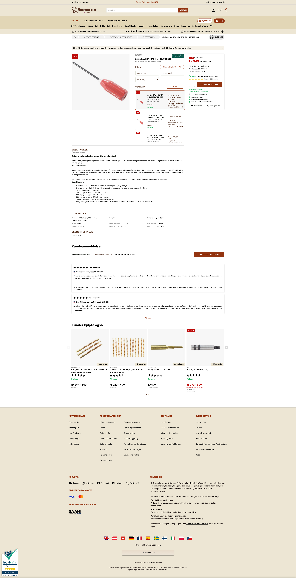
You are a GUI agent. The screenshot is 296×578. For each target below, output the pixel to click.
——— (211, 25)
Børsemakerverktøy (182, 26)
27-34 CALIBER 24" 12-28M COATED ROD (155, 118)
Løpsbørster (74, 387)
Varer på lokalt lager (132, 449)
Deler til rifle (100, 26)
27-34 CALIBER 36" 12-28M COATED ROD (155, 139)
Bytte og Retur (167, 438)
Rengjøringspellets (153, 387)
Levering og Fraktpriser (171, 444)
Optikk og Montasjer (200, 26)
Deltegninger (92, 20)
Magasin (141, 26)
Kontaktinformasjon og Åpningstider (211, 444)
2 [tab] (149, 396)
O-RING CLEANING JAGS (197, 370)
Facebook (105, 483)
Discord (76, 483)
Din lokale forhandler (170, 428)
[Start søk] (183, 10)
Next (226, 347)
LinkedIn (119, 483)
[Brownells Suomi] (164, 538)
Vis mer (148, 318)
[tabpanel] (90, 358)
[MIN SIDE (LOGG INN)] (214, 10)
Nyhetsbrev (74, 444)
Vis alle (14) (173, 87)
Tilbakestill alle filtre (170, 67)
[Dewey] (178, 56)
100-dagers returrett (215, 2)
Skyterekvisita (166, 26)
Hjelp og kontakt (81, 2)
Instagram (90, 483)
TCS (188, 367)
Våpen (90, 26)
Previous (68, 347)
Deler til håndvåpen (114, 26)
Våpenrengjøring (131, 438)
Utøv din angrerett (204, 433)
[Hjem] (74, 37)
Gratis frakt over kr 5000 (147, 2)
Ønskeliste (220, 10)
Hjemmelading (152, 26)
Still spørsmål (215, 106)
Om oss (199, 428)
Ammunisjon (129, 433)
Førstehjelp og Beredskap (135, 444)
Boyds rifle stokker (132, 455)
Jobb (198, 455)
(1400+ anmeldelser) (155, 31)
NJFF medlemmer (78, 26)
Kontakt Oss (201, 422)
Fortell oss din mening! (209, 254)
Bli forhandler (201, 438)
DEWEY (138, 55)
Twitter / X (134, 483)
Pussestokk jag (191, 391)
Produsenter (116, 20)
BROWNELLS (75, 367)
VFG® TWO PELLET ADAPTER (161, 370)
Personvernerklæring (205, 449)
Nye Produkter (75, 433)
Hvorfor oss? (166, 422)
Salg (221, 21)
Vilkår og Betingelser (170, 433)
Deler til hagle (130, 26)
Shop (74, 20)
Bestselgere (74, 428)
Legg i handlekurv (210, 84)
